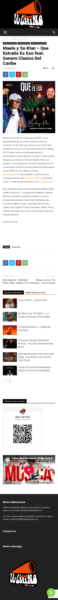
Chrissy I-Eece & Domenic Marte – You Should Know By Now (35, 343)
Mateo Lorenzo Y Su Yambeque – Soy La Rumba (42, 281)
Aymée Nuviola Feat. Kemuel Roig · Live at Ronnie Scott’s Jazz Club (36, 357)
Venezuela (16, 247)
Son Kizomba (46, 181)
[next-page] (9, 381)
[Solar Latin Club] (29, 14)
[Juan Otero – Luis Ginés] (10, 303)
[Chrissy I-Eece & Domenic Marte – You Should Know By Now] (10, 343)
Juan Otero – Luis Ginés (32, 300)
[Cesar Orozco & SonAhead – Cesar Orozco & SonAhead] (10, 370)
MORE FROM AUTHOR (35, 293)
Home (5, 39)
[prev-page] (4, 381)
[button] (5, 32)
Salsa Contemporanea (39, 43)
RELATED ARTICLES (13, 293)
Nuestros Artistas (23, 43)
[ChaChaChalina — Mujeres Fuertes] (10, 330)
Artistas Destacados (18, 39)
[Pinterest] (18, 74)
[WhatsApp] (25, 74)
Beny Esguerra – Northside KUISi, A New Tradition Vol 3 (16, 281)
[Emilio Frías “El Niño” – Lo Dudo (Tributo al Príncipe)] (10, 317)
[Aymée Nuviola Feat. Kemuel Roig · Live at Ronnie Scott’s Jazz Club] (10, 357)
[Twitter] (12, 74)
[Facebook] (5, 74)
